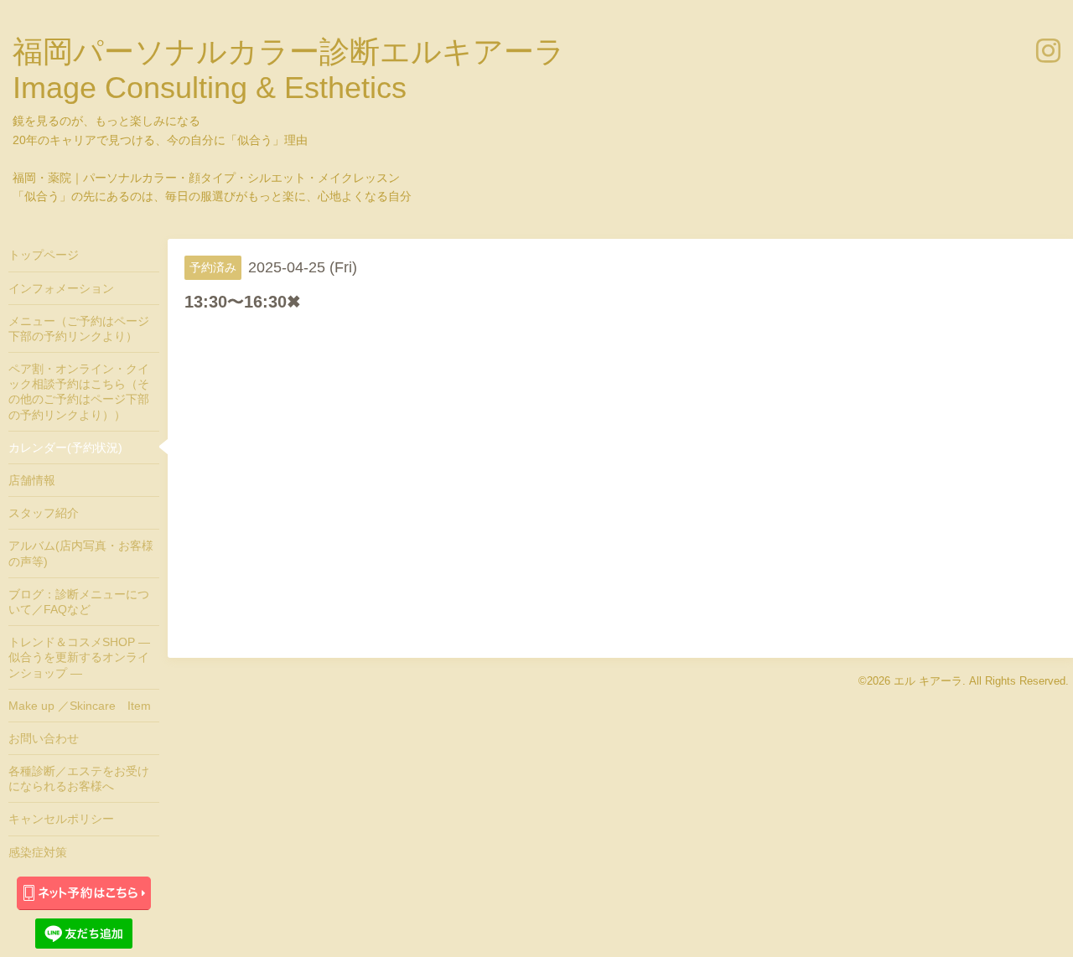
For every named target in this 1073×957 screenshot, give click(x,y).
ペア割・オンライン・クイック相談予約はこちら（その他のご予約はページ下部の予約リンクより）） (78, 392)
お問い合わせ (43, 738)
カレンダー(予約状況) (65, 447)
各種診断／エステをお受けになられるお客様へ (78, 778)
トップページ (43, 254)
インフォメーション (61, 288)
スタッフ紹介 (43, 513)
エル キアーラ (928, 681)
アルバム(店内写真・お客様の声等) (80, 553)
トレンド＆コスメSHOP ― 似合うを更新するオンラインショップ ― (79, 657)
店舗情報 (31, 480)
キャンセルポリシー (61, 818)
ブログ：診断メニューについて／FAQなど (78, 601)
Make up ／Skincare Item (79, 705)
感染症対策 (37, 852)
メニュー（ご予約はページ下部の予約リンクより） (78, 328)
